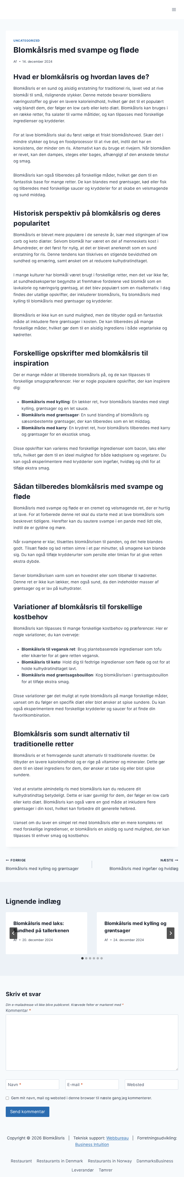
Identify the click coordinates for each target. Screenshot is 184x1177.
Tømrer (105, 1170)
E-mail (75, 1084)
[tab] (82, 958)
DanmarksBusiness (155, 1161)
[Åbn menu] (173, 9)
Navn (14, 1084)
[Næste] (170, 933)
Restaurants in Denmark (60, 1161)
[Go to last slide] (13, 933)
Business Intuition (92, 1144)
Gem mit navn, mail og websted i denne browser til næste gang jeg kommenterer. (81, 1098)
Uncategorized (26, 40)
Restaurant (21, 1161)
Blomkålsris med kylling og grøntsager (42, 864)
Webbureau (117, 1138)
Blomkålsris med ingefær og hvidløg (143, 864)
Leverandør (83, 1170)
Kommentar (18, 1010)
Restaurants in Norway (110, 1161)
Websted (135, 1084)
